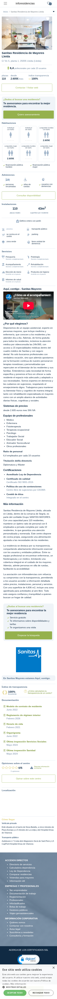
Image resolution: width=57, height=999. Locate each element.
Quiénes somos (17, 922)
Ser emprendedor (18, 890)
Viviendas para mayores (22, 877)
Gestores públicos (19, 910)
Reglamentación (18, 897)
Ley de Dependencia (20, 871)
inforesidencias (25, 3)
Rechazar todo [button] (41, 992)
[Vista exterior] (12, 46)
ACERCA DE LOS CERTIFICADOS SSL (28, 950)
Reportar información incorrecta (41, 767)
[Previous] (5, 33)
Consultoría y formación (21, 935)
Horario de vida (14, 724)
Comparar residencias (21, 874)
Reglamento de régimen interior (23, 715)
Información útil (17, 881)
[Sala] (29, 46)
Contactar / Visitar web (27, 87)
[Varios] (35, 46)
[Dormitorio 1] (18, 46)
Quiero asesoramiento (28, 114)
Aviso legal (15, 929)
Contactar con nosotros (21, 925)
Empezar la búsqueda (29, 635)
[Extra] (41, 46)
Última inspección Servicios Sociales (26, 741)
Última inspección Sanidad (20, 750)
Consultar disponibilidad (29, 195)
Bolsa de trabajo (18, 906)
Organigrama (13, 733)
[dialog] (28, 981)
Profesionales (16, 900)
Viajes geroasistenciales (22, 913)
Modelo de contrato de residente (24, 706)
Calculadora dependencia (22, 867)
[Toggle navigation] (5, 3)
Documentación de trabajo (23, 893)
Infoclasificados (17, 903)
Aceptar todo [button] (15, 992)
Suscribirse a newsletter (21, 932)
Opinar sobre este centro (28, 778)
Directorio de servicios (21, 864)
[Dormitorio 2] (24, 46)
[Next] (48, 33)
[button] (28, 959)
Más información (18, 983)
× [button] (53, 968)
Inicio (5, 12)
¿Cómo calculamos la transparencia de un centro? (40, 692)
